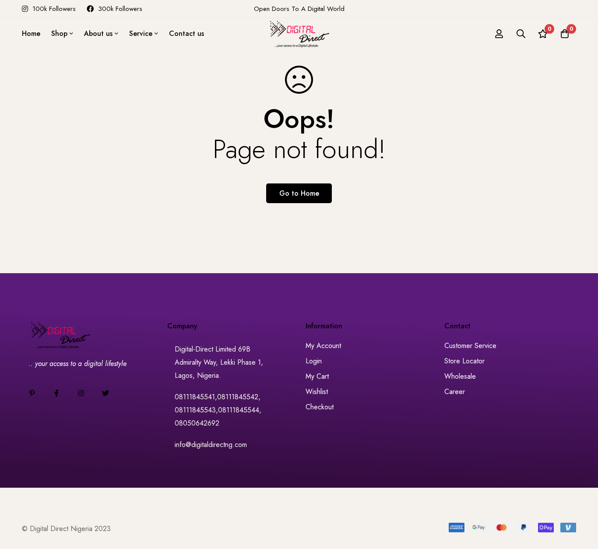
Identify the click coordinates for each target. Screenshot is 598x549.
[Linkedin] (31, 393)
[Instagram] (80, 393)
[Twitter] (105, 393)
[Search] (521, 34)
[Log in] (499, 34)
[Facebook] (56, 393)
